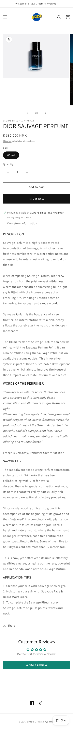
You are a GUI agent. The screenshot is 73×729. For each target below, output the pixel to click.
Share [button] (11, 625)
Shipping (7, 141)
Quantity (8, 164)
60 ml (11, 155)
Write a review (36, 665)
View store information (22, 223)
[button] (5, 17)
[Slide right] (45, 113)
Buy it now (36, 199)
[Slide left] (27, 113)
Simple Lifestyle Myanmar (40, 721)
